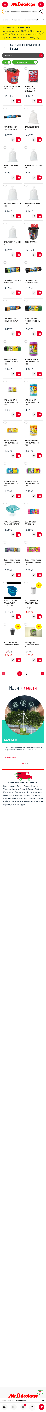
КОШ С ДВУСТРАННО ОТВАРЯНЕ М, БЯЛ (32, 602)
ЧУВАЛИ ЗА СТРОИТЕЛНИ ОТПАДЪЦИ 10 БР (31, 88)
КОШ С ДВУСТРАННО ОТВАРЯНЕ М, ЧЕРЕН (11, 643)
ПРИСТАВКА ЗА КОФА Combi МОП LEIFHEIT (12, 523)
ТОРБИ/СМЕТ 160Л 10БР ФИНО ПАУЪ (12, 281)
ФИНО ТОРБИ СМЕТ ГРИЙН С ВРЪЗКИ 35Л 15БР (33, 320)
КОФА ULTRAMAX (31, 242)
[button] (23, 763)
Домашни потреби (31, 20)
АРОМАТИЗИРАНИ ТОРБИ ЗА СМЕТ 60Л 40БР (32, 361)
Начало (5, 20)
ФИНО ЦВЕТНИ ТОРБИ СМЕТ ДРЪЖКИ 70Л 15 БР (33, 562)
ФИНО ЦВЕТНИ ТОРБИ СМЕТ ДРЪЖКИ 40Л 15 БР (12, 562)
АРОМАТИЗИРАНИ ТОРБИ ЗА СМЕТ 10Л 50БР (11, 402)
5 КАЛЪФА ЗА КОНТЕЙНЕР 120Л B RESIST (32, 644)
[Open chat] (40, 1392)
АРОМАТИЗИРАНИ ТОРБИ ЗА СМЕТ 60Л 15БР (32, 483)
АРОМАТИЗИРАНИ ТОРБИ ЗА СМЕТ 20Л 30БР (11, 442)
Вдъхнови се (10, 739)
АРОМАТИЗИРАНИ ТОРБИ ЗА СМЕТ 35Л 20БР (11, 483)
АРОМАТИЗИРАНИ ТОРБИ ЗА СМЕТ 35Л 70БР (32, 402)
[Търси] (40, 11)
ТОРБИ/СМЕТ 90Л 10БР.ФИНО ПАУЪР (11, 319)
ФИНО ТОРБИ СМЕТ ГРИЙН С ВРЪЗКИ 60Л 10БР (12, 361)
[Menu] (5, 4)
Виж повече (10, 757)
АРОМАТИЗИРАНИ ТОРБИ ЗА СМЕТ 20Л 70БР (32, 442)
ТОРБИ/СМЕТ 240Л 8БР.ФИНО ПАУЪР (31, 281)
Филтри (8, 55)
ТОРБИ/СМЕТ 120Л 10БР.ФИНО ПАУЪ (10, 128)
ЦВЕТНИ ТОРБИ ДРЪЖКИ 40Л (30, 523)
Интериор (16, 20)
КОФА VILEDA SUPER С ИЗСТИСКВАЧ (12, 87)
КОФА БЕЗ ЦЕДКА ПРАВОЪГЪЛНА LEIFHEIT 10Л (10, 603)
